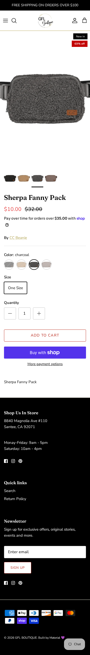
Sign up (17, 567)
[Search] (16, 20)
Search (10, 490)
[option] (45, 98)
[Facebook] (6, 461)
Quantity (11, 302)
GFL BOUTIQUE (26, 638)
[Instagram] (13, 461)
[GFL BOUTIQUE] (45, 20)
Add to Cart (45, 335)
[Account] (73, 20)
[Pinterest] (20, 461)
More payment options (45, 364)
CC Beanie (18, 237)
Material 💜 (57, 638)
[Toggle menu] (5, 20)
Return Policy (15, 498)
